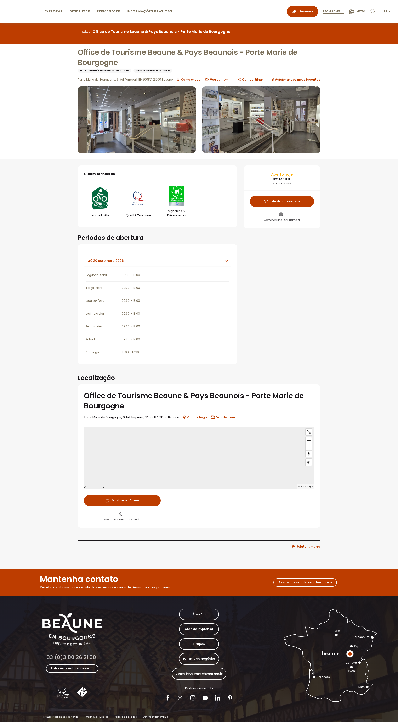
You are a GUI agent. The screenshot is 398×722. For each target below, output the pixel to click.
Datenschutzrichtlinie (155, 716)
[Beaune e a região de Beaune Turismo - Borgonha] (21, 11)
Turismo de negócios (199, 659)
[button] (387, 11)
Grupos (199, 644)
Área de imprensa (199, 629)
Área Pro (199, 614)
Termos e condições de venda (61, 716)
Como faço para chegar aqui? (199, 674)
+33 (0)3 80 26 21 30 (69, 657)
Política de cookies (126, 716)
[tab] (153, 261)
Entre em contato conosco (72, 668)
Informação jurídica (96, 716)
